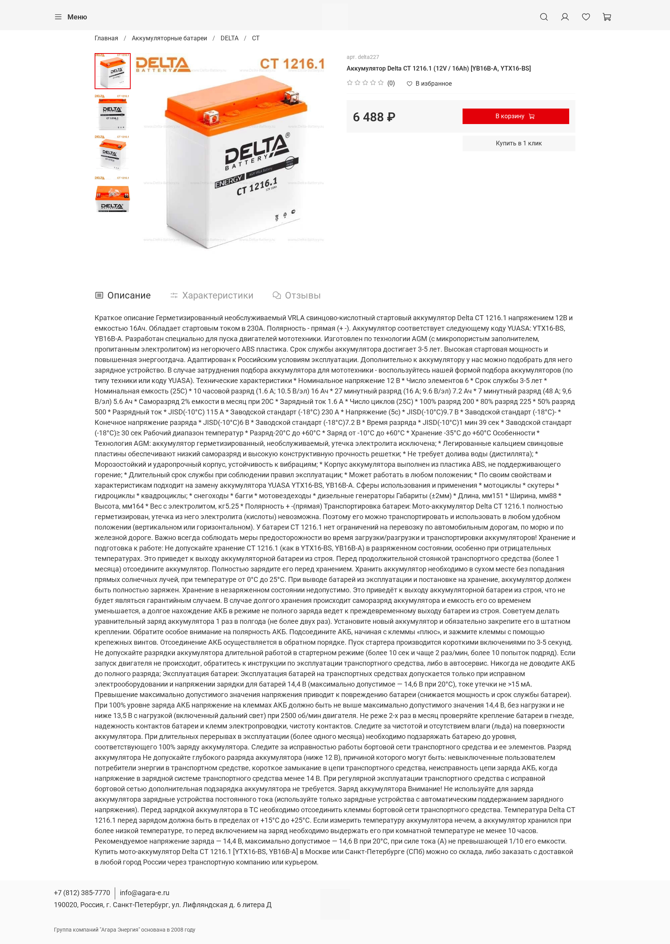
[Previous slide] (150, 153)
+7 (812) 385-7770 (82, 893)
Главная (106, 38)
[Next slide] (319, 153)
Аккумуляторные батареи (169, 38)
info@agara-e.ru (144, 893)
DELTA (229, 38)
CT (256, 38)
